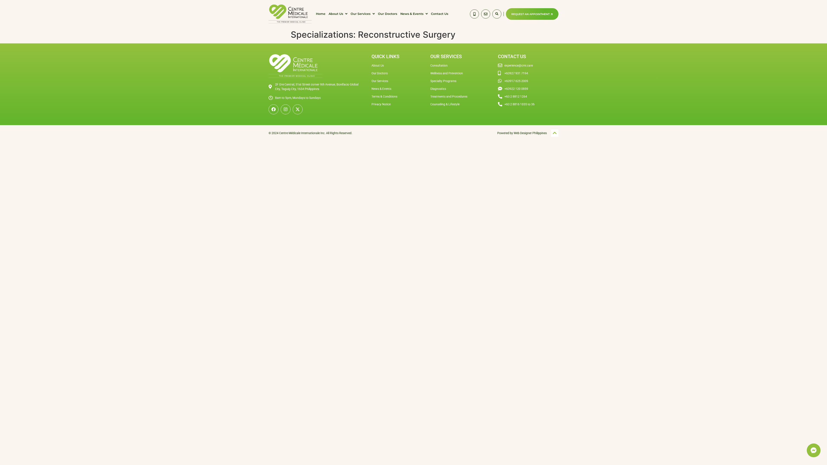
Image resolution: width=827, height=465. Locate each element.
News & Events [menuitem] (411, 14)
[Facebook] (273, 109)
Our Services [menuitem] (360, 14)
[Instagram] (286, 109)
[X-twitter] (298, 109)
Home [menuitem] (320, 14)
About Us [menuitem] (336, 14)
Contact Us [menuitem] (439, 14)
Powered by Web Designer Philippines (522, 133)
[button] (496, 14)
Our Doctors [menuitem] (387, 14)
